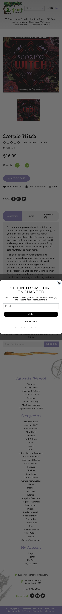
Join (31, 314)
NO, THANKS (31, 322)
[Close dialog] (59, 283)
